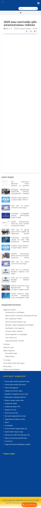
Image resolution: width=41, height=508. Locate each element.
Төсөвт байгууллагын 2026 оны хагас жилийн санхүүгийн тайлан (20, 223)
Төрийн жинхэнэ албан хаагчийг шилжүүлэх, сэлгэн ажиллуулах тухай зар (20, 296)
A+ (35, 31)
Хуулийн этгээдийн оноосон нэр (16, 394)
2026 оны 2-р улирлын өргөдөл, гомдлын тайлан (20, 279)
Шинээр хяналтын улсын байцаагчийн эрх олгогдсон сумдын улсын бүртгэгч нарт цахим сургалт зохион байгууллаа (20, 290)
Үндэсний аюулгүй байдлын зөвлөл (17, 444)
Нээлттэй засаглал (11, 413)
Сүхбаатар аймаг (11, 403)
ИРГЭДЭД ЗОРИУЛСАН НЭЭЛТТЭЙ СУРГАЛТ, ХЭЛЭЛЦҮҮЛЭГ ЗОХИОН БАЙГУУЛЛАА (20, 192)
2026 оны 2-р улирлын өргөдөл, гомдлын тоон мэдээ (20, 271)
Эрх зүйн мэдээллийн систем (15, 416)
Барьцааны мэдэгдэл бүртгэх (15, 397)
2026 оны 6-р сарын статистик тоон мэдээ (20, 263)
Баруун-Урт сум (10, 410)
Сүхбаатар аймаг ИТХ (12, 407)
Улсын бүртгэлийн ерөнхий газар (17, 381)
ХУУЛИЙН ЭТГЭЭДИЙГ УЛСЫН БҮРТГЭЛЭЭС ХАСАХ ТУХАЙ (20, 215)
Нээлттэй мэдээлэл (11, 388)
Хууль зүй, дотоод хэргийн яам (16, 438)
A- (27, 31)
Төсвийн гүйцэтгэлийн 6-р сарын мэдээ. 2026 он (20, 247)
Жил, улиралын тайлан (23, 29)
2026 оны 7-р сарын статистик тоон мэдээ (20, 207)
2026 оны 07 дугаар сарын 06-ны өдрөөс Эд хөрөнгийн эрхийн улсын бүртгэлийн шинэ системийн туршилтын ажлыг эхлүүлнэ (20, 234)
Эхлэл (7, 422)
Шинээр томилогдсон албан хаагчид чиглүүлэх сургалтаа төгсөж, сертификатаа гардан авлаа (20, 257)
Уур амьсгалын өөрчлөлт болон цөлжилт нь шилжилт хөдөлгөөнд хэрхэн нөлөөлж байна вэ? (20, 185)
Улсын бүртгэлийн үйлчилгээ (15, 384)
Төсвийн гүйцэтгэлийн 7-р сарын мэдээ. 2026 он (20, 199)
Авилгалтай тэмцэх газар (14, 432)
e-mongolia (9, 425)
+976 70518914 (31, 505)
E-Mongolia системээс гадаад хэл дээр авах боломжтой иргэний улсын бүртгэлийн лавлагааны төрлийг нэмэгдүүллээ (20, 242)
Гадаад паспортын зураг (14, 391)
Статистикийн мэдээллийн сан (16, 428)
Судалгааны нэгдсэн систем (15, 419)
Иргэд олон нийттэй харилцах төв (17, 435)
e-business (9, 441)
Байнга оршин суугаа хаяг (14, 400)
